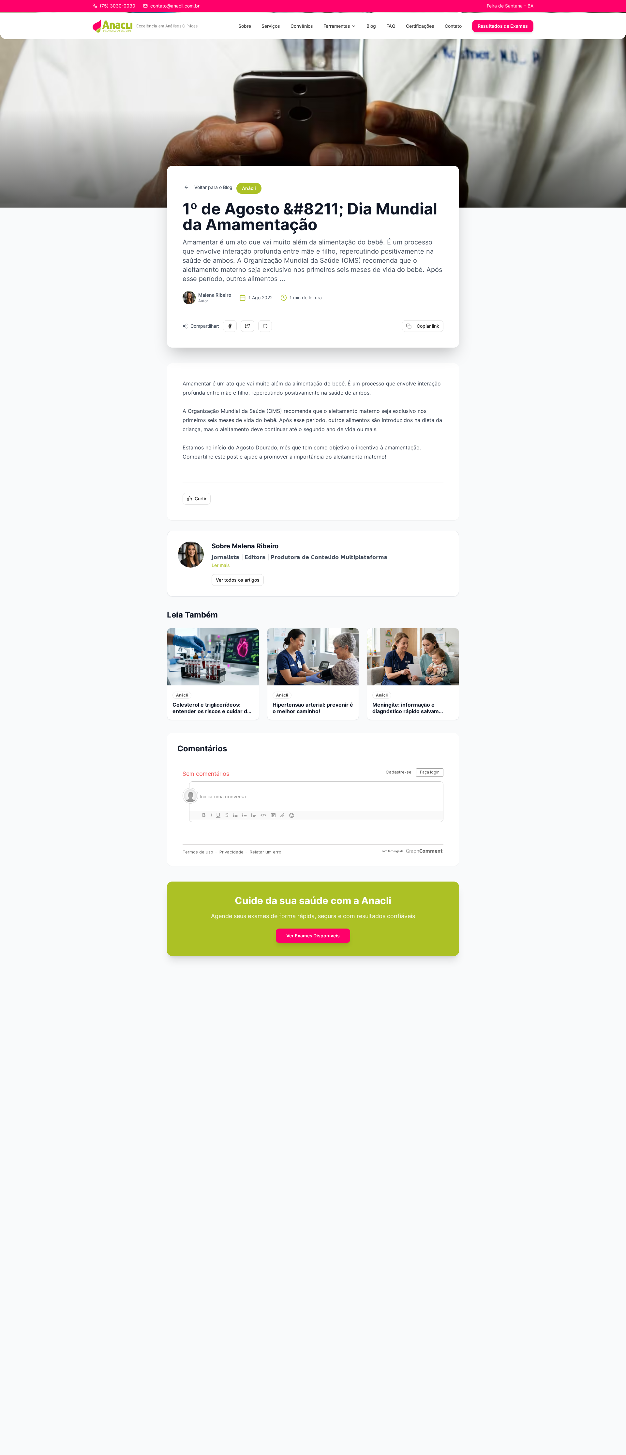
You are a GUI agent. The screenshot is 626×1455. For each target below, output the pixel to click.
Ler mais (221, 565)
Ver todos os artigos (238, 580)
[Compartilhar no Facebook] (230, 326)
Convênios (302, 26)
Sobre (244, 26)
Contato (453, 26)
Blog (371, 26)
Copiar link (428, 326)
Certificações (420, 26)
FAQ (390, 26)
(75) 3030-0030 (117, 5)
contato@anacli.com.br (175, 5)
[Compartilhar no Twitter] (247, 326)
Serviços (270, 26)
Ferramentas (336, 26)
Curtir (200, 498)
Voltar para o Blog (213, 187)
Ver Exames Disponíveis (313, 935)
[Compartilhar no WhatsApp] (265, 326)
